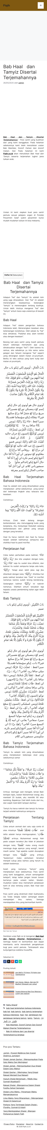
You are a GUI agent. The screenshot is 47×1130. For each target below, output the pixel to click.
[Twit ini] (8, 961)
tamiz (30, 1018)
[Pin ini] (12, 961)
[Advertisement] (23, 36)
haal (22, 1015)
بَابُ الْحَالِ (7, 1021)
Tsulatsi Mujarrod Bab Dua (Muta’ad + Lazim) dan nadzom (28, 992)
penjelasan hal (35, 1015)
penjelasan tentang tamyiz (14, 1018)
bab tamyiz (16, 1011)
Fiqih (6, 5)
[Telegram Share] (16, 961)
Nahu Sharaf (11, 1005)
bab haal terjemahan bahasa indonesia (23, 1008)
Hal (26, 1015)
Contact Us (39, 1124)
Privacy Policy (9, 1124)
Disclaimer (20, 1124)
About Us (29, 1124)
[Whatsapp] (20, 961)
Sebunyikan (17, 275)
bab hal (6, 1011)
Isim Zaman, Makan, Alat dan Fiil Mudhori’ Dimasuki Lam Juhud (26, 983)
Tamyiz (36, 1018)
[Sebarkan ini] (5, 961)
